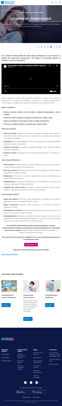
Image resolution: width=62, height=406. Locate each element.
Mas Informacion (54, 364)
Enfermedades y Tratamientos (38, 361)
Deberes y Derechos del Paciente (21, 356)
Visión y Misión (6, 357)
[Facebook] (45, 47)
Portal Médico (36, 397)
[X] (48, 47)
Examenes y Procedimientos (37, 371)
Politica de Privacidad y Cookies (20, 367)
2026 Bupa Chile (26, 397)
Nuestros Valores (6, 360)
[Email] (56, 47)
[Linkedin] (51, 47)
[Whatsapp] (41, 47)
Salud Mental (37, 357)
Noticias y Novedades (36, 376)
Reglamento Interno (21, 361)
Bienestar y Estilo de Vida (38, 353)
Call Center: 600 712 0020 (54, 360)
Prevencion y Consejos (37, 366)
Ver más (5, 305)
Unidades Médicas (15, 10)
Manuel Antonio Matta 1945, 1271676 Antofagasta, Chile (54, 354)
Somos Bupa (5, 354)
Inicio (7, 10)
